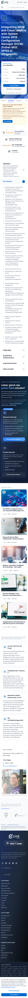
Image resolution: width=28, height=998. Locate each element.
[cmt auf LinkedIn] (6, 863)
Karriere (3, 932)
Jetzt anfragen (15, 85)
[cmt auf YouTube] (12, 863)
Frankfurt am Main (6, 971)
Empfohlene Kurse (5, 890)
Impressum (4, 957)
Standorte (3, 923)
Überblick (3, 100)
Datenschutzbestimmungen (8, 987)
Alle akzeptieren (14, 994)
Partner (3, 920)
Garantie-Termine (5, 883)
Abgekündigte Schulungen (10, 23)
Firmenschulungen (6, 927)
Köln (15, 975)
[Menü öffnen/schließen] (2, 7)
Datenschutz (4, 955)
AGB (2, 950)
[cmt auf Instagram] (16, 863)
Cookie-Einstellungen (14, 990)
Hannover (9, 973)
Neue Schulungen (5, 888)
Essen (25, 968)
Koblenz (11, 975)
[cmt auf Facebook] (2, 863)
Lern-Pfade (4, 898)
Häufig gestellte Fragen (7, 952)
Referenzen (4, 907)
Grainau (24, 971)
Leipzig (24, 975)
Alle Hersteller (4, 895)
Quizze (3, 902)
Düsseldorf (15, 968)
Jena (14, 973)
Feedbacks (3, 900)
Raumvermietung (5, 930)
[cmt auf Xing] (9, 863)
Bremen (25, 966)
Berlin (20, 966)
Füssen (19, 971)
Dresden (10, 968)
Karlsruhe (19, 973)
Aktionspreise (4, 886)
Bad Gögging (4, 966)
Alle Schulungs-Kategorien (8, 893)
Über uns (3, 918)
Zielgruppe (19, 100)
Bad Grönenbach (13, 966)
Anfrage (3, 948)
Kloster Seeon (4, 975)
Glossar (3, 905)
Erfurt (21, 968)
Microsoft (20, 58)
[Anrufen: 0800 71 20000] (26, 100)
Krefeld (20, 975)
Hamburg (3, 973)
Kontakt (3, 945)
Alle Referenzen (5, 808)
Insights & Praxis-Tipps (7, 935)
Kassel (24, 973)
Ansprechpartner (5, 915)
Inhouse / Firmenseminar (14, 89)
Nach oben (7, 874)
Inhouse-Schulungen (6, 925)
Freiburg (14, 971)
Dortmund (3, 968)
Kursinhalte (11, 100)
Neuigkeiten (4, 937)
